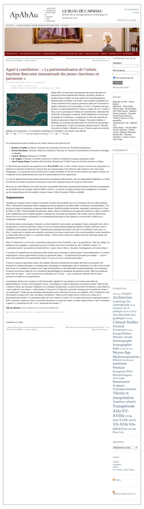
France (126, 333)
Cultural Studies (125, 322)
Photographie (119, 371)
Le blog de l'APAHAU (82, 11)
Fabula (115, 467)
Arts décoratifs (121, 314)
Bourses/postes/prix (30, 54)
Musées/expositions (126, 357)
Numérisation (128, 360)
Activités (127, 54)
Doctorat (118, 326)
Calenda (116, 462)
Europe (117, 333)
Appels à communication (20, 312)
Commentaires (133, 9)
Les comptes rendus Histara (124, 470)
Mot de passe (119, 70)
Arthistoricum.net (124, 494)
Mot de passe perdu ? (121, 87)
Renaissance (121, 381)
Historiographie (122, 340)
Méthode (117, 360)
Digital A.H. (114, 54)
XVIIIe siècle (127, 420)
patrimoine (120, 363)
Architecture (43, 312)
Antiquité (126, 293)
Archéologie (119, 301)
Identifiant (117, 63)
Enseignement (50, 54)
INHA (118, 480)
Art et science (130, 311)
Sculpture (119, 385)
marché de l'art (126, 349)
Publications (91, 54)
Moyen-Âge (122, 352)
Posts (137, 12)
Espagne (130, 330)
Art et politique (121, 310)
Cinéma (129, 318)
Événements (11, 54)
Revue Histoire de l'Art (70, 54)
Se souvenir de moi (124, 78)
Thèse (103, 54)
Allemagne (117, 294)
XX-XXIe (120, 424)
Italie (116, 348)
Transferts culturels (124, 401)
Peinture (119, 367)
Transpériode (57, 312)
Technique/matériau (124, 389)
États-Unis (118, 432)
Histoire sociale (122, 337)
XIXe (117, 411)
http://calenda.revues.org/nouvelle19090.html (40, 308)
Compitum (117, 465)
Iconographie (122, 344)
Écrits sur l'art (128, 428)
